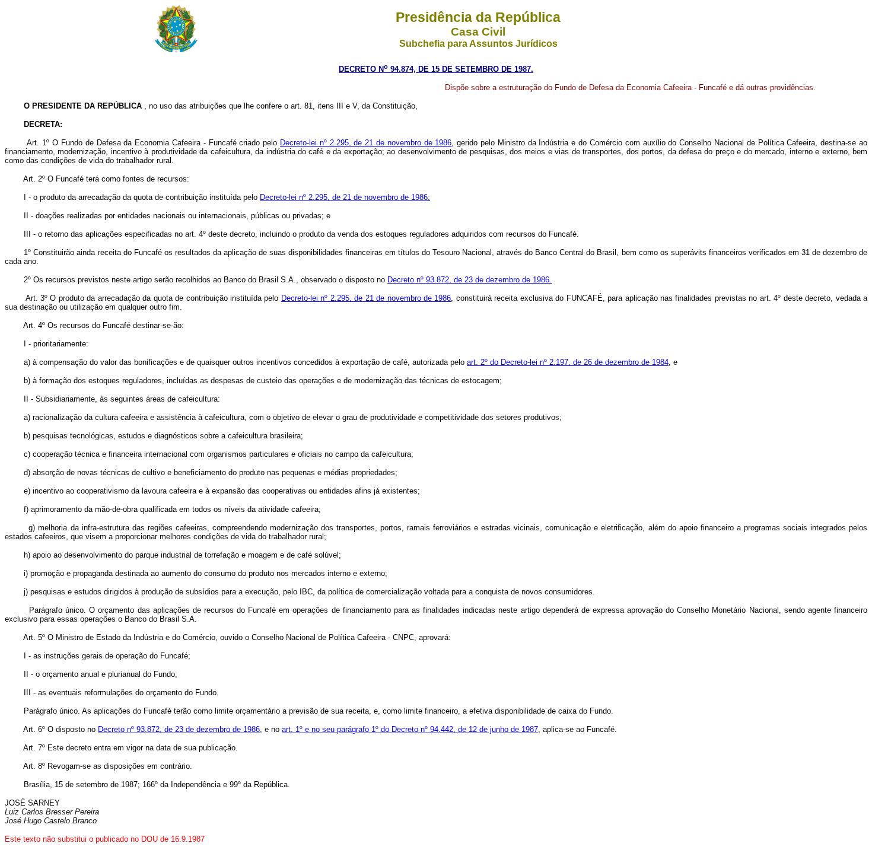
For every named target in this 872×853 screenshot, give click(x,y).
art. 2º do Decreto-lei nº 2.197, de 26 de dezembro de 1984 (568, 362)
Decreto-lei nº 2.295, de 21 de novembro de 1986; (345, 197)
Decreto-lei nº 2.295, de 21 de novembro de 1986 (365, 142)
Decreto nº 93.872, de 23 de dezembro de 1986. (469, 279)
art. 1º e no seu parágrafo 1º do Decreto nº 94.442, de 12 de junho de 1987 (410, 729)
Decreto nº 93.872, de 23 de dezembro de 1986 (179, 729)
